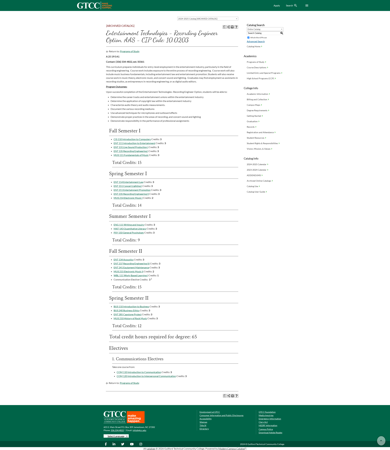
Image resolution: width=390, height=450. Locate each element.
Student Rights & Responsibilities (262, 143)
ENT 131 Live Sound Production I (131, 147)
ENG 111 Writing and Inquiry (129, 224)
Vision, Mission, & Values (258, 148)
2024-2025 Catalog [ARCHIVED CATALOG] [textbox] (197, 19)
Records (251, 127)
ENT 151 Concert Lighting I (128, 185)
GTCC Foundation (267, 412)
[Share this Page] (228, 27)
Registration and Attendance (260, 132)
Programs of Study (129, 51)
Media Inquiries (266, 415)
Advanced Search (256, 41)
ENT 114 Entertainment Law (128, 182)
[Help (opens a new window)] (236, 27)
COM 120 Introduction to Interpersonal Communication (146, 376)
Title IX (203, 425)
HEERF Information (268, 425)
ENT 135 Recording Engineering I (131, 151)
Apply (277, 5)
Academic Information (257, 94)
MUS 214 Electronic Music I (128, 197)
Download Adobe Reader (270, 432)
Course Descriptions (256, 67)
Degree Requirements (257, 110)
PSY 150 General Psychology (129, 232)
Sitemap (203, 422)
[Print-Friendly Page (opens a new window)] (232, 27)
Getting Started (254, 116)
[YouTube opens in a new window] (132, 444)
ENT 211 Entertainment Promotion (132, 189)
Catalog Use (252, 186)
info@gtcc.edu (139, 430)
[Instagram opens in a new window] (141, 444)
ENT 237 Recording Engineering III (132, 263)
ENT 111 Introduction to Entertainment (134, 143)
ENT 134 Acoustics (123, 259)
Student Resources (255, 137)
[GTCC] (94, 8)
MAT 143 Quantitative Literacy (130, 228)
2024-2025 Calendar (256, 164)
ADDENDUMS (254, 175)
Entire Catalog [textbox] (254, 29)
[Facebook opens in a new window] (107, 444)
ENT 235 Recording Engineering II (131, 193)
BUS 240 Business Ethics (126, 310)
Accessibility (206, 418)
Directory (204, 428)
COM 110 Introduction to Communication (139, 372)
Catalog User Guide (256, 191)
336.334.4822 (117, 430)
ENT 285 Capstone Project (128, 314)
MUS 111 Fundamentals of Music (131, 155)
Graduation (252, 121)
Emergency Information (270, 418)
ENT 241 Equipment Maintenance (131, 267)
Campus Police (266, 429)
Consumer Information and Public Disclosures (221, 415)
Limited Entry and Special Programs (263, 73)
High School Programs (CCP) (260, 78)
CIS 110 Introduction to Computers (132, 139)
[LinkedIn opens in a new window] (114, 444)
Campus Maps (253, 105)
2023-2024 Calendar (256, 169)
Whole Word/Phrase (258, 37)
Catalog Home (253, 46)
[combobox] (207, 18)
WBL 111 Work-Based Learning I (131, 275)
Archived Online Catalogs (259, 180)
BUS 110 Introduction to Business (131, 306)
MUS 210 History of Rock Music (130, 318)
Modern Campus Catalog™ (232, 448)
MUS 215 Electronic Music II (128, 271)
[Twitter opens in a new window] (123, 444)
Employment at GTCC (210, 412)
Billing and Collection (257, 99)
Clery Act (263, 422)
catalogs (151, 448)
